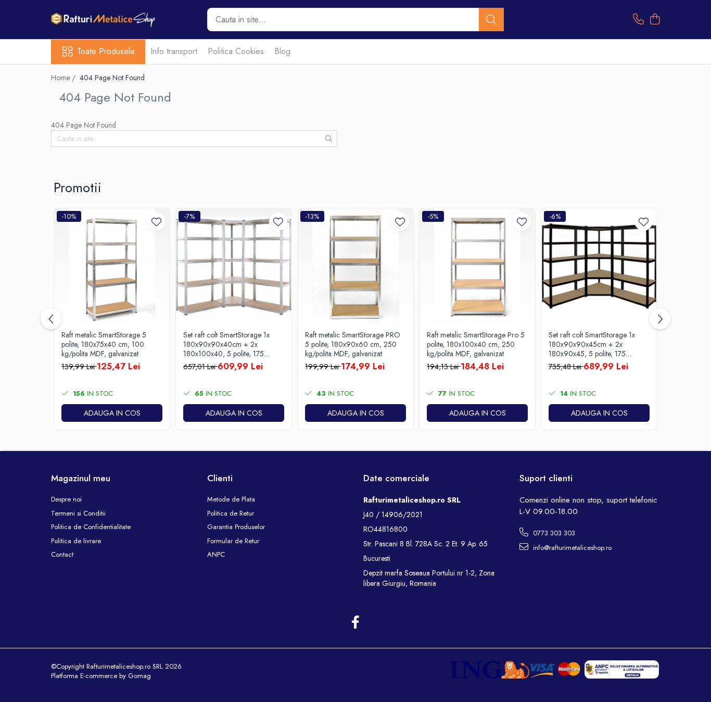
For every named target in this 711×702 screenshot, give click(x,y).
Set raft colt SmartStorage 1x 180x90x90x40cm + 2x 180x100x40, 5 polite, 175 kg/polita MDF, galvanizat (226, 344)
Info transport (173, 51)
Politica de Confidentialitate (91, 527)
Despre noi (66, 499)
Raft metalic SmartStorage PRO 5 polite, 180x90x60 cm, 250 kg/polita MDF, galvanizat (352, 344)
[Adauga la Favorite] (156, 221)
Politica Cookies (236, 51)
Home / (64, 77)
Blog (282, 51)
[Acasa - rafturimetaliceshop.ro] (103, 19)
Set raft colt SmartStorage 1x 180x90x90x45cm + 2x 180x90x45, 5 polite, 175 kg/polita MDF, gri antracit (592, 344)
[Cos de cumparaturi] (654, 20)
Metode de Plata (231, 499)
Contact (62, 554)
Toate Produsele (106, 51)
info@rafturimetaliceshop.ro (571, 548)
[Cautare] (491, 19)
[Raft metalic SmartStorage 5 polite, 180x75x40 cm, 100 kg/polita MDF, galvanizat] (112, 266)
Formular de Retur (233, 541)
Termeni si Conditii (78, 513)
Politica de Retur (230, 513)
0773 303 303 (553, 533)
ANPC (216, 554)
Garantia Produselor (236, 527)
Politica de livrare (76, 541)
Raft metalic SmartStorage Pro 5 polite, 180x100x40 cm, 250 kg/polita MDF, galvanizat (476, 344)
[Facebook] (356, 622)
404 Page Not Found (112, 77)
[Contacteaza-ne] (638, 20)
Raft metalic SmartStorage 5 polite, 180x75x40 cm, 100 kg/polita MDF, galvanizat (103, 344)
